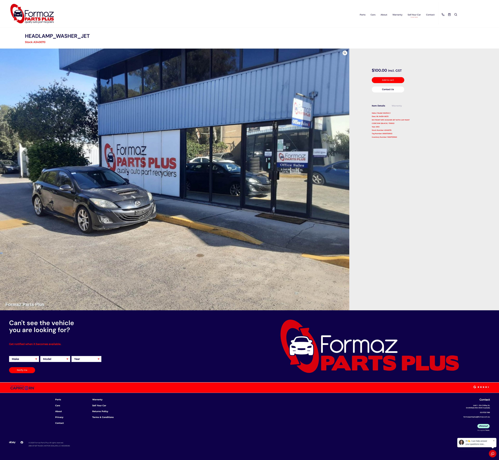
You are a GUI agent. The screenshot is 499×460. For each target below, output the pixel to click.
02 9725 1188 (485, 412)
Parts (362, 15)
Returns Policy (100, 411)
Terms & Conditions (103, 417)
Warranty (397, 15)
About (384, 15)
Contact (430, 15)
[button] (345, 53)
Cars (373, 15)
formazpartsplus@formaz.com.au (477, 417)
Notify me (22, 370)
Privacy (59, 417)
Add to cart (388, 80)
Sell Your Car (414, 15)
